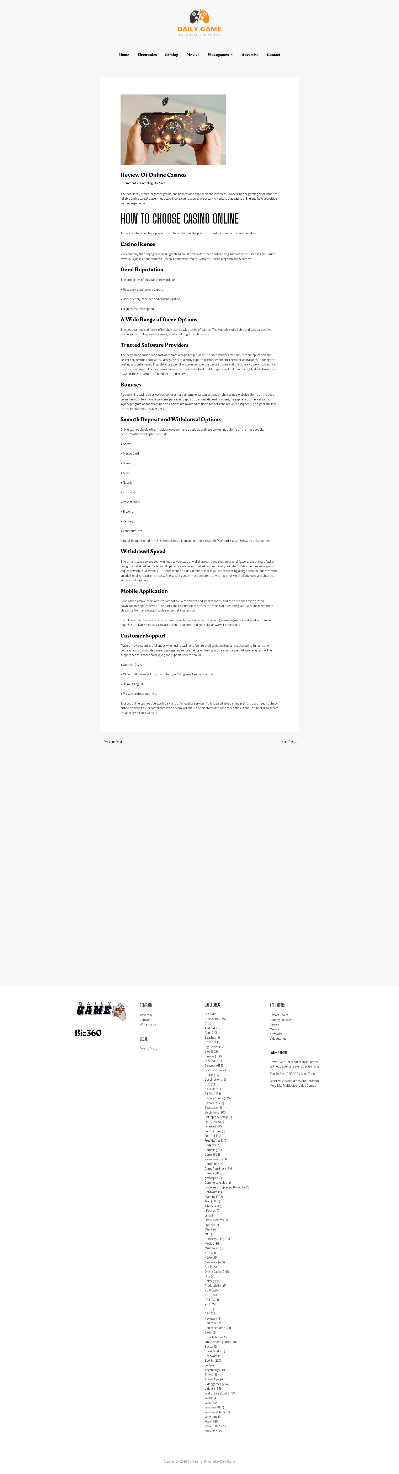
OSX (207, 1276)
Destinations (213, 1079)
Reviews (210, 1318)
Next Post (290, 742)
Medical (210, 1229)
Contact (145, 1020)
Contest (210, 1066)
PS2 (207, 1295)
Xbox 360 (211, 1426)
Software (211, 1356)
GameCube (212, 1164)
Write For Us (148, 1024)
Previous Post (111, 742)
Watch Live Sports (217, 1393)
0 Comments (129, 183)
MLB (208, 1234)
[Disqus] (199, 803)
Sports (209, 1360)
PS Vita (210, 1290)
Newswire (211, 1262)
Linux (208, 1215)
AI (206, 1023)
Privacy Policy (148, 1049)
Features (211, 1122)
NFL (207, 1267)
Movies (209, 1243)
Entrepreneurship (216, 1117)
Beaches (210, 1037)
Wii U (208, 1403)
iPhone (209, 1206)
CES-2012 (211, 1061)
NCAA (208, 1257)
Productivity (213, 1286)
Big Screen (212, 1047)
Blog (208, 1051)
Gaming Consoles (281, 1020)
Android (210, 1028)
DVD (207, 1084)
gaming (210, 1178)
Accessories (212, 1019)
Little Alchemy (214, 1220)
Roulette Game (215, 1328)
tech (208, 1365)
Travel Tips (212, 1379)
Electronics (212, 1112)
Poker (208, 1281)
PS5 (207, 1309)
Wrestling (211, 1417)
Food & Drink (213, 1131)
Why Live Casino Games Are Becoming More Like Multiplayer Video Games (295, 1083)
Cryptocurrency (215, 1070)
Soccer (209, 1347)
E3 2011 (210, 1094)
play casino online (239, 198)
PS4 (207, 1304)
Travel (209, 1375)
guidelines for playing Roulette (225, 1187)
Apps (208, 1033)
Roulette (211, 1323)
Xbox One (211, 1431)
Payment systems (229, 541)
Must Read (212, 1248)
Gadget (210, 1145)
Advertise (146, 1015)
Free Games (212, 1140)
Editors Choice (214, 1098)
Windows (211, 1407)
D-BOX (209, 1075)
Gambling (146, 183)
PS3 (207, 1300)
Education (211, 1108)
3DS (207, 1014)
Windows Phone (215, 1412)
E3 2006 (210, 1089)
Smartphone (213, 1337)
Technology (212, 1370)
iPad (208, 1201)
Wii (207, 1398)
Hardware (211, 1192)
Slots (208, 1332)
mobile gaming (214, 1239)
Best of (210, 1042)
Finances (210, 1126)
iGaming (210, 1197)
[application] (231, 54)
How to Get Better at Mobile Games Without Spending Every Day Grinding (294, 1064)
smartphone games (218, 1342)
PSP (207, 1314)
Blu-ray (209, 1056)
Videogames (213, 1384)
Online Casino (213, 1272)
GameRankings (215, 1169)
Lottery (210, 1225)
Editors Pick (212, 1103)
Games (209, 1173)
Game (209, 1154)
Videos (209, 1389)
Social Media (213, 1351)
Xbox (208, 1421)
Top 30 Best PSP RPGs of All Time (292, 1074)
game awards (214, 1159)
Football (210, 1136)
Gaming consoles (216, 1182)
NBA (207, 1253)
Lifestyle (210, 1211)
